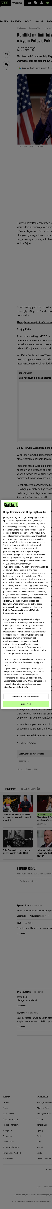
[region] (26, 604)
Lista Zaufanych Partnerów (16, 687)
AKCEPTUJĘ (26, 704)
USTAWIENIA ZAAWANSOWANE (26, 696)
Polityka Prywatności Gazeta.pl (17, 610)
